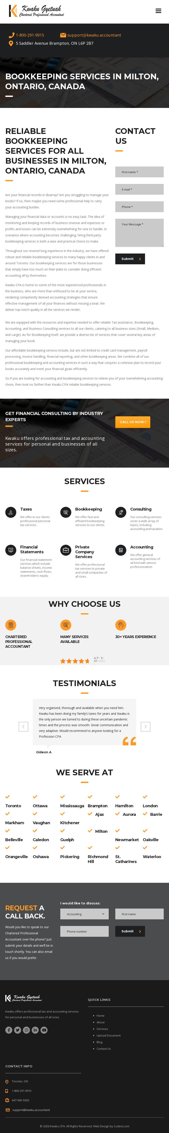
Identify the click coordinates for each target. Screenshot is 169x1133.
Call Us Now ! (133, 422)
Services (102, 1029)
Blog (99, 1042)
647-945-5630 (20, 1100)
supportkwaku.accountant (94, 35)
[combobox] (84, 914)
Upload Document (109, 1035)
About (101, 1022)
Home (101, 1016)
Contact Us (104, 1049)
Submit (127, 259)
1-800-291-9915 (30, 35)
